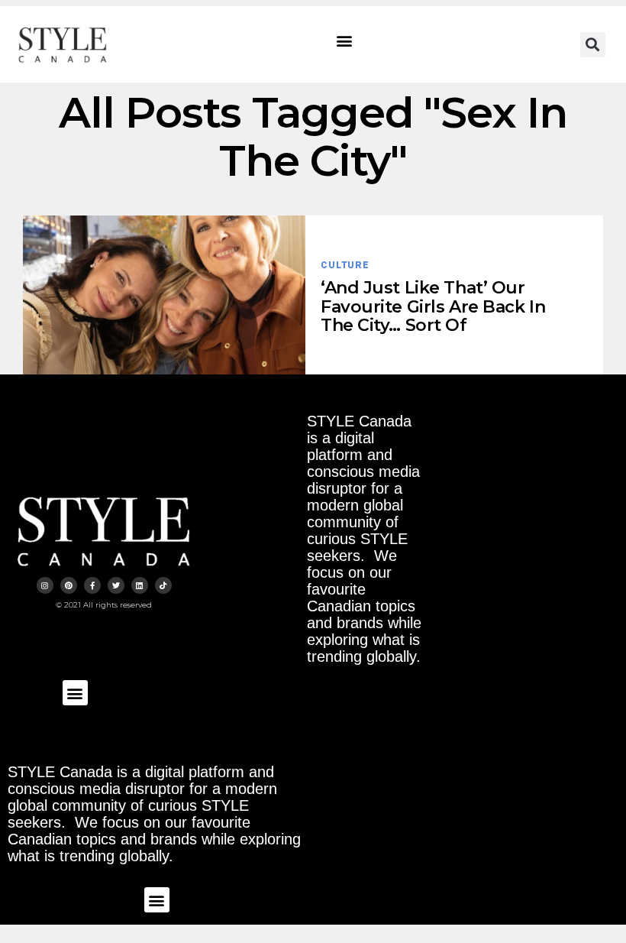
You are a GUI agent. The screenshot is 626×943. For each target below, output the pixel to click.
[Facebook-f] (92, 585)
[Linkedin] (139, 585)
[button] (344, 40)
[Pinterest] (68, 585)
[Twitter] (116, 585)
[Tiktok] (163, 585)
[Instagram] (45, 585)
